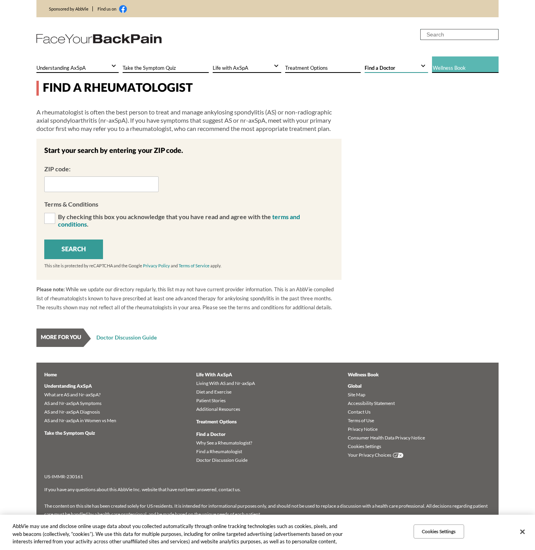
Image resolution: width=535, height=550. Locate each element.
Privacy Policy (156, 265)
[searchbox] (459, 34)
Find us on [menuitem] (107, 8)
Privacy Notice (363, 429)
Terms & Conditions (71, 204)
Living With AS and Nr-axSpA (225, 383)
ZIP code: (57, 168)
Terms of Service (194, 265)
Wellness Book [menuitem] (449, 68)
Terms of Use (361, 420)
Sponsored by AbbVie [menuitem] (69, 8)
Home (50, 374)
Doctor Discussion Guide (126, 337)
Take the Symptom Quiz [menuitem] (149, 68)
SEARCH (73, 249)
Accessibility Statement (371, 403)
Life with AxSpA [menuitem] (230, 68)
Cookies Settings (364, 446)
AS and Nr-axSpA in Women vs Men (80, 420)
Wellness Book (363, 374)
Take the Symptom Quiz (69, 433)
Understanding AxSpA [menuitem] (61, 68)
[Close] (522, 532)
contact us (229, 489)
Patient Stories (211, 400)
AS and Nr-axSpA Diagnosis (72, 412)
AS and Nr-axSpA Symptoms (72, 403)
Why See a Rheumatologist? (224, 443)
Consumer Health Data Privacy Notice (386, 438)
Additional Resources (218, 409)
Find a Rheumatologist (219, 451)
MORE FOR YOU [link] (61, 337)
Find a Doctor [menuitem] (380, 68)
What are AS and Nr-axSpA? (72, 395)
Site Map (356, 395)
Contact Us (359, 412)
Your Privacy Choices (369, 455)
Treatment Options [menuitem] (306, 68)
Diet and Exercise (213, 392)
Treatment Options (216, 421)
